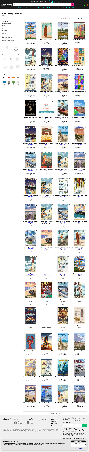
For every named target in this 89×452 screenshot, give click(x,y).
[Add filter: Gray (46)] (8, 82)
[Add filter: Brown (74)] (18, 77)
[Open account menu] (81, 4)
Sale (73, 7)
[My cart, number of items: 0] (87, 5)
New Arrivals (49, 7)
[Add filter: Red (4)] (8, 77)
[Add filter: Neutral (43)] (18, 82)
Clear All (18, 18)
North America (13, 11)
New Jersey (25, 11)
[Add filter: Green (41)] (13, 82)
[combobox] (42, 4)
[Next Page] (86, 18)
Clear (16, 33)
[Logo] (6, 5)
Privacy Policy (5, 447)
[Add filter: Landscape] (16, 47)
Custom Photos (41, 7)
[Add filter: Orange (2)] (13, 77)
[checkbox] (5, 60)
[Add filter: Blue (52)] (4, 82)
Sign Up (84, 425)
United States (19, 11)
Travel (8, 11)
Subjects (4, 11)
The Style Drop (19, 7)
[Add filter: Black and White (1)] (4, 77)
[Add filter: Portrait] (6, 47)
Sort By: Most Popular (65, 18)
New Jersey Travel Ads (32, 11)
